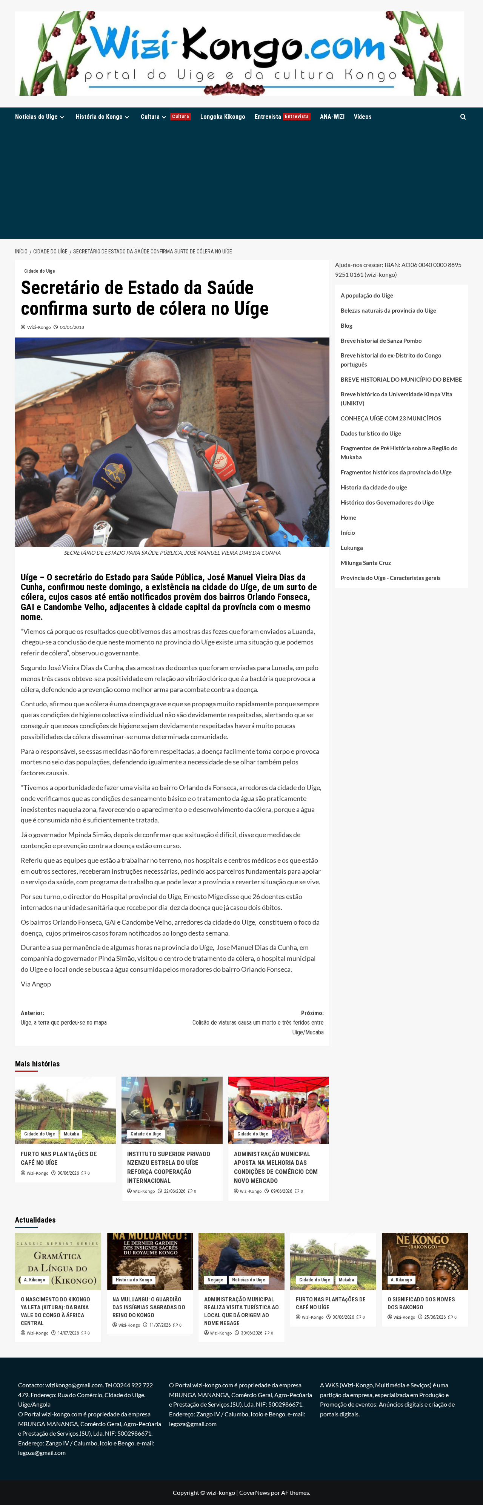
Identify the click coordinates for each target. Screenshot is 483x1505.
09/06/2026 (281, 1191)
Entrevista (282, 116)
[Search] (463, 116)
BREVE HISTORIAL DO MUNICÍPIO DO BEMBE (401, 379)
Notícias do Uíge (36, 116)
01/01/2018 (72, 327)
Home (348, 517)
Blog (346, 325)
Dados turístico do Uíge (371, 433)
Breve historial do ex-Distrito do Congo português (391, 360)
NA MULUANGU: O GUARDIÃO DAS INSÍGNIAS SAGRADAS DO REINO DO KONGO (148, 1307)
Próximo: (257, 1022)
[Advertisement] (241, 182)
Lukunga (352, 548)
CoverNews (254, 1492)
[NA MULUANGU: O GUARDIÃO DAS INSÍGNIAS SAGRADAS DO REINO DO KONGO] (150, 1261)
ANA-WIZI (332, 116)
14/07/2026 (68, 1333)
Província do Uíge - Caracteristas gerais (391, 578)
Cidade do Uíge (39, 271)
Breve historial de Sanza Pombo (381, 341)
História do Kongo (99, 116)
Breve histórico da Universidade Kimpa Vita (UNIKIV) (396, 399)
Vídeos (363, 116)
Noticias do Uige (248, 1280)
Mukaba (71, 1134)
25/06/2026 (435, 1317)
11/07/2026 (160, 1325)
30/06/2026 (68, 1173)
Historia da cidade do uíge (374, 487)
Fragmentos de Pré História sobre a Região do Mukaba (399, 453)
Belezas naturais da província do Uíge (388, 310)
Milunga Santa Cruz (366, 563)
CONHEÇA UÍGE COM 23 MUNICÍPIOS (391, 418)
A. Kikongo (34, 1280)
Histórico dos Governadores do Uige (387, 502)
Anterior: (64, 1017)
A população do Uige (367, 295)
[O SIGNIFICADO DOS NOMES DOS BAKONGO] (425, 1261)
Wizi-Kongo (39, 327)
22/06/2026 (174, 1191)
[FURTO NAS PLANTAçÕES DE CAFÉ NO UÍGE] (65, 1110)
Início (348, 532)
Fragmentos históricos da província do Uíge (396, 472)
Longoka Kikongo (222, 116)
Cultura (165, 116)
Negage (215, 1280)
